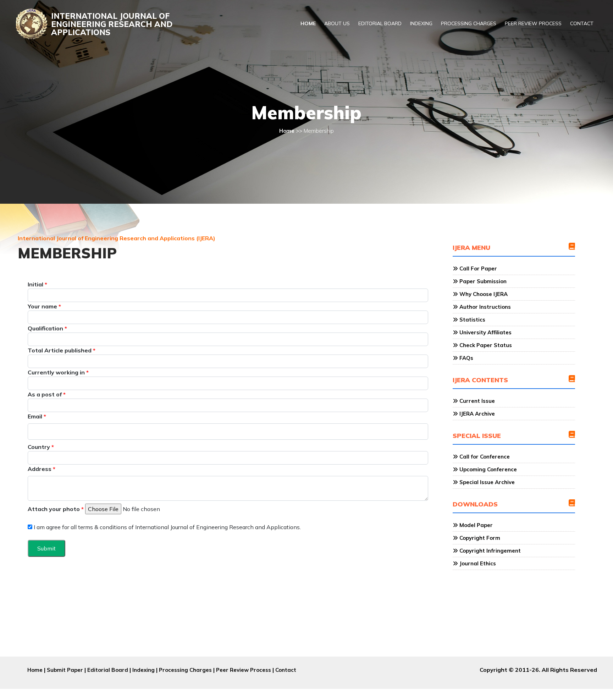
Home (308, 23)
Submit (46, 548)
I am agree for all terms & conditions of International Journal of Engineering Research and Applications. (166, 527)
